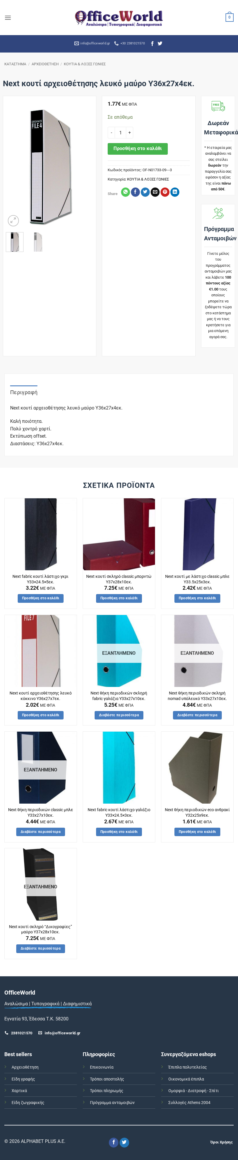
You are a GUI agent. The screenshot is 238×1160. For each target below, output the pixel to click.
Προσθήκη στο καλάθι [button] (40, 598)
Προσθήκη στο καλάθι (137, 148)
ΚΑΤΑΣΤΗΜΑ (15, 64)
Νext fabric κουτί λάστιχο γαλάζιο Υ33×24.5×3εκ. (119, 812)
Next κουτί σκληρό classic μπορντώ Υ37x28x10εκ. (119, 579)
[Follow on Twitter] (160, 43)
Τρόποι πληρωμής (106, 1090)
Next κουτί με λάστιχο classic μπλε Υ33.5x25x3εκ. (197, 579)
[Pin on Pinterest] (165, 192)
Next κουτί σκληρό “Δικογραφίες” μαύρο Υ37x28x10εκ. (40, 929)
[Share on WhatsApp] (125, 192)
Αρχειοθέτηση (25, 1067)
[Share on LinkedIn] (174, 192)
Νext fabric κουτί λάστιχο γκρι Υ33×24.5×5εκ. (40, 579)
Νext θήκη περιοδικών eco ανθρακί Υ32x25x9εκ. (197, 812)
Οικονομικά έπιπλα (186, 1079)
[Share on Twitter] (145, 192)
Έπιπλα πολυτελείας (187, 1067)
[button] (7, 17)
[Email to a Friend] (155, 192)
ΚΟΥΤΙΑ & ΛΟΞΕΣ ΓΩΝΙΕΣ (85, 64)
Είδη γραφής (23, 1079)
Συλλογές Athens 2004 (189, 1102)
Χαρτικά (19, 1090)
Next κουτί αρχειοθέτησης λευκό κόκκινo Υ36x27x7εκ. (41, 696)
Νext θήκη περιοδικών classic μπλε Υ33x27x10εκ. (40, 812)
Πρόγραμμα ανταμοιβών (112, 1102)
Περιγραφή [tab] (23, 392)
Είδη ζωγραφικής (28, 1102)
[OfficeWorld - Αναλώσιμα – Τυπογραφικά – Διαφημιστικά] (119, 17)
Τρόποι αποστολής (107, 1079)
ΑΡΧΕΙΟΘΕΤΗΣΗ (45, 64)
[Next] (84, 166)
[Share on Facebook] (135, 192)
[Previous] (15, 166)
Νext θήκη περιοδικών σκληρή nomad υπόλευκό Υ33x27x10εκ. (197, 696)
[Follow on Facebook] (152, 43)
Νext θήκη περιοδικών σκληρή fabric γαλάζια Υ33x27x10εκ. (119, 696)
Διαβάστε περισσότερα (119, 715)
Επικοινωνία (101, 1067)
